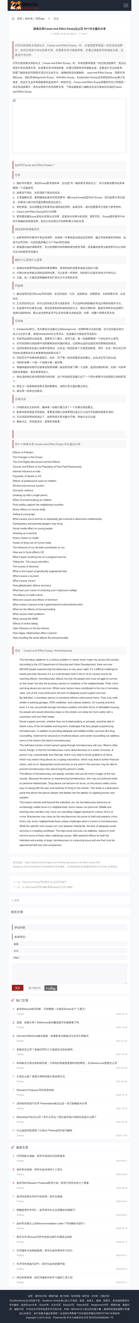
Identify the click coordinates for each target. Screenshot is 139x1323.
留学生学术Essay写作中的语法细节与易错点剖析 (44, 1236)
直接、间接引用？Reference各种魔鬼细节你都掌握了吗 (48, 1022)
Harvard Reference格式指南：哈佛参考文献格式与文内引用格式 (53, 1035)
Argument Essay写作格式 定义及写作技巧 (44, 881)
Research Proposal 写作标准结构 (35, 1090)
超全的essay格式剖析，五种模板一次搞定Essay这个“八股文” (51, 1008)
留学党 (29, 18)
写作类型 (76, 1296)
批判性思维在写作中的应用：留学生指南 (39, 1196)
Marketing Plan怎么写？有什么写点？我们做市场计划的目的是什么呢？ (57, 1117)
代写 (15, 63)
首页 (19, 18)
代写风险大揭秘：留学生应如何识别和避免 (41, 1155)
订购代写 (104, 1296)
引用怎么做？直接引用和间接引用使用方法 (41, 1076)
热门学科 (64, 1296)
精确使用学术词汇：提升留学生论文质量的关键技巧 (46, 1209)
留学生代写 (41, 1296)
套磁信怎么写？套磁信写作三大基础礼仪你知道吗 (45, 1049)
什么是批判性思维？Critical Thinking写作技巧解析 (44, 1130)
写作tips (40, 18)
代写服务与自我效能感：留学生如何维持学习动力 (45, 1250)
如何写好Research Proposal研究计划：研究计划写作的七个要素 (53, 1182)
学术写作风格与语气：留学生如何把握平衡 (41, 1263)
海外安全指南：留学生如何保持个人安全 (39, 1169)
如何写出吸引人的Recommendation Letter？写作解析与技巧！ (51, 1223)
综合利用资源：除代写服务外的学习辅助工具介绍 (45, 1277)
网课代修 (53, 1296)
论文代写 (28, 1300)
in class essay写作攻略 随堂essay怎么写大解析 (47, 887)
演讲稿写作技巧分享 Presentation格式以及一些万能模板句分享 (52, 1103)
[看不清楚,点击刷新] (50, 988)
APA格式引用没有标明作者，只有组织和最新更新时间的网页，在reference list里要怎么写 (67, 1063)
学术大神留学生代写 (77, 1317)
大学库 (94, 1296)
